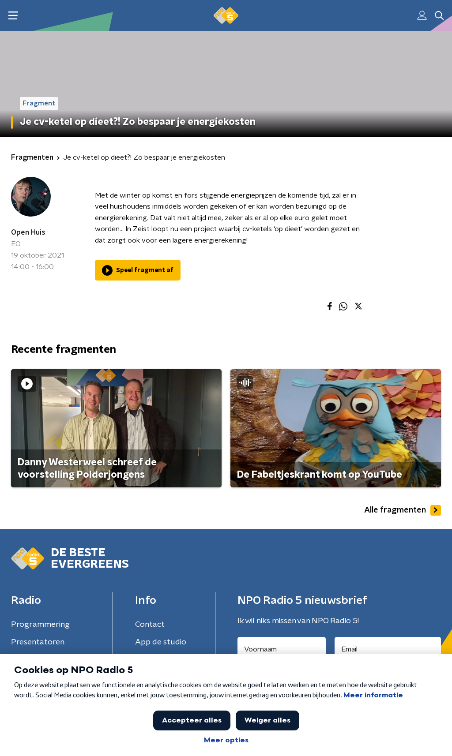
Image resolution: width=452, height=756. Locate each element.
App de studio (160, 642)
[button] (13, 15)
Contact (150, 625)
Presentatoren (37, 642)
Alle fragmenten (395, 510)
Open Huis (28, 232)
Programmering (40, 625)
